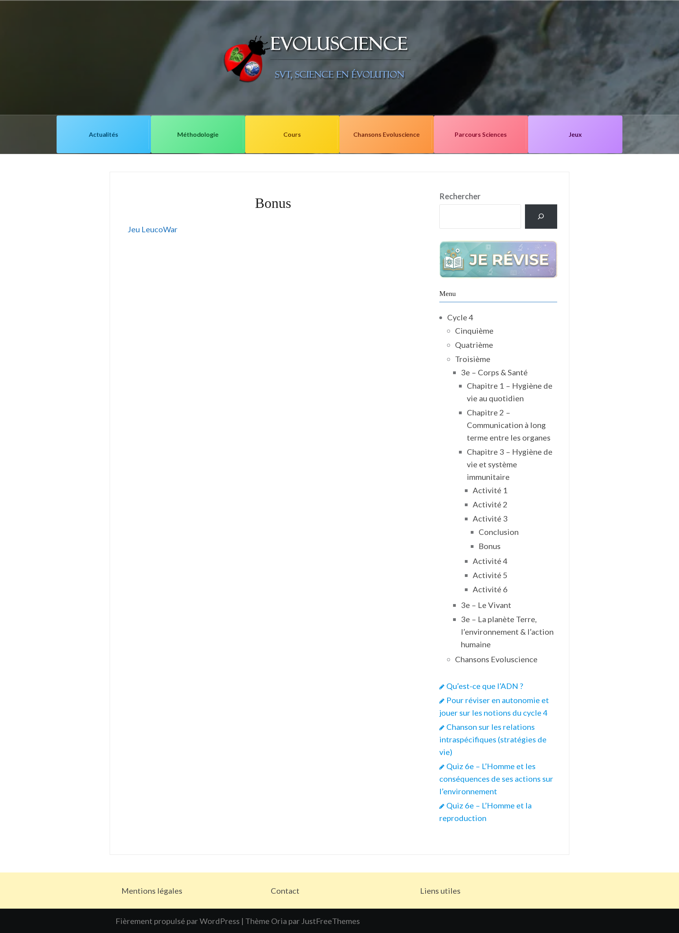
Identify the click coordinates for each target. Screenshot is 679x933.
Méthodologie (197, 134)
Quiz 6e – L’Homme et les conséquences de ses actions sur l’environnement (496, 778)
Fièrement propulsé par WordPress (178, 921)
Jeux (575, 134)
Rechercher (460, 196)
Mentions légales (151, 890)
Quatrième (474, 344)
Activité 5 (490, 575)
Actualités (103, 134)
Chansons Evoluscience (386, 134)
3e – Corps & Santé (494, 372)
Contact (285, 890)
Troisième (472, 359)
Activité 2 (490, 504)
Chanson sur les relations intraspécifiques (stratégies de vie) (493, 739)
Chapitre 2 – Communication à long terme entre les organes (509, 425)
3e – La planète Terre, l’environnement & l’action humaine (507, 631)
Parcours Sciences (480, 134)
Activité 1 (490, 490)
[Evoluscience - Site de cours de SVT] (339, 56)
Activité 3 (490, 518)
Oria (279, 921)
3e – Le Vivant (486, 605)
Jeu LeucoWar (153, 229)
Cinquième (474, 330)
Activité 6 (490, 589)
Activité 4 (490, 561)
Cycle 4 (460, 317)
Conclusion (499, 531)
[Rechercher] (541, 216)
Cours (292, 134)
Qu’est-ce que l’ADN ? (484, 686)
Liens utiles (440, 890)
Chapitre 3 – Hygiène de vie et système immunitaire (509, 464)
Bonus (490, 546)
